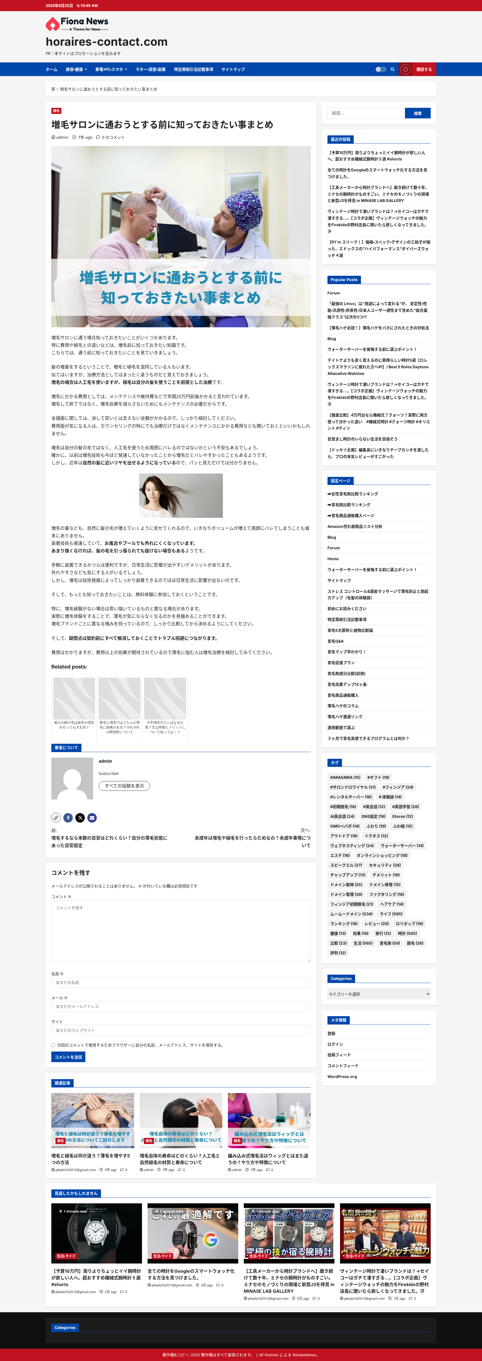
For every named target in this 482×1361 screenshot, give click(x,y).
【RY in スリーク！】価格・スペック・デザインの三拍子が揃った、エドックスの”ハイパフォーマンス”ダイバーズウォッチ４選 (378, 249)
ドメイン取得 (346, 884)
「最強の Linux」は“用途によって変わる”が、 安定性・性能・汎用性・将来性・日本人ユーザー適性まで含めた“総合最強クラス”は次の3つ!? (377, 310)
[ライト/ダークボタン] (381, 69)
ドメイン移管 (385, 884)
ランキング (344, 923)
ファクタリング (386, 894)
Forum (333, 293)
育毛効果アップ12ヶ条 (347, 684)
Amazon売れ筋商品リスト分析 (354, 526)
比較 (338, 943)
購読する (424, 69)
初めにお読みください (347, 608)
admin (62, 137)
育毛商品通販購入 (343, 695)
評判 (338, 952)
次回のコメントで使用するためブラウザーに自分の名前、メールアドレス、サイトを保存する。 (141, 1045)
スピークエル (346, 865)
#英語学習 (405, 806)
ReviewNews (304, 1354)
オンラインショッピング (382, 855)
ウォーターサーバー (402, 845)
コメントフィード (343, 1065)
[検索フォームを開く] (392, 69)
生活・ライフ (66, 1256)
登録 (331, 1033)
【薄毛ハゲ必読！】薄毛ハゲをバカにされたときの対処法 (378, 327)
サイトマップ (233, 69)
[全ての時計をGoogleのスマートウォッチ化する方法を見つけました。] (193, 1233)
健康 (338, 933)
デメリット (386, 874)
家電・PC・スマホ (109, 69)
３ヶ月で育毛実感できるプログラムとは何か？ (368, 738)
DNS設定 (373, 816)
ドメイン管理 (346, 894)
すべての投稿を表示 (124, 786)
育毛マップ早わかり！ (347, 651)
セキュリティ (385, 865)
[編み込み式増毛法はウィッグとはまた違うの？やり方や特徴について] (269, 1120)
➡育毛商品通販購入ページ (350, 515)
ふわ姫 (403, 826)
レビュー (377, 923)
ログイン (335, 1044)
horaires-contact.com (107, 41)
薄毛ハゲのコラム (343, 705)
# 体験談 (390, 796)
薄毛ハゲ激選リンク (345, 716)
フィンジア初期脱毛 (351, 904)
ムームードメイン (351, 913)
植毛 (56, 110)
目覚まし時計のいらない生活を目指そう (362, 438)
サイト (57, 1021)
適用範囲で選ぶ (341, 727)
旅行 (383, 933)
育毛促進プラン (341, 662)
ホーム (51, 69)
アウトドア (344, 835)
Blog (331, 338)
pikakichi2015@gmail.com (76, 1169)
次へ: (253, 838)
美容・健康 (74, 69)
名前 (57, 973)
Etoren (402, 816)
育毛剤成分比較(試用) (346, 673)
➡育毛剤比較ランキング (348, 504)
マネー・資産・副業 (151, 69)
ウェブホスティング (352, 845)
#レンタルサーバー (351, 796)
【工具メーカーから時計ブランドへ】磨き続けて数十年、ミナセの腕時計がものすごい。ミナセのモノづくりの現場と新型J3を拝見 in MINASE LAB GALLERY (378, 194)
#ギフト (378, 777)
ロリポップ (409, 923)
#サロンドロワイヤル (353, 787)
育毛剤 (390, 943)
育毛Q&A (335, 641)
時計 (407, 933)
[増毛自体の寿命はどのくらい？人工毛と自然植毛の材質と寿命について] (181, 1120)
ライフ (391, 913)
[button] (56, 817)
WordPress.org (342, 1076)
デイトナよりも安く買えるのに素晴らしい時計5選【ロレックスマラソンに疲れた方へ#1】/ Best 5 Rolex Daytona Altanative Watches (377, 367)
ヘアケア (392, 904)
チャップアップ (347, 874)
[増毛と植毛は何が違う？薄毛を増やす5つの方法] (92, 1120)
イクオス (376, 835)
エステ (340, 855)
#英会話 (374, 806)
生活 (363, 943)
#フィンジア (398, 787)
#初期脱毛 (343, 806)
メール (59, 997)
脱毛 (415, 943)
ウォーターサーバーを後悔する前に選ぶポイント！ (372, 349)
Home (333, 558)
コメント (61, 896)
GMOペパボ (345, 826)
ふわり (376, 826)
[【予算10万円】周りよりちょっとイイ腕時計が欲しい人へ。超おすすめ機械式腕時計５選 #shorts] (96, 1233)
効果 (360, 933)
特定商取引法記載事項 (193, 69)
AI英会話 (342, 816)
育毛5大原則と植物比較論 (350, 630)
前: (109, 838)
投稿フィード (339, 1054)
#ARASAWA (345, 777)
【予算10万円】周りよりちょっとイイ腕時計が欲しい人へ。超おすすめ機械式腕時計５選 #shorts (96, 1277)
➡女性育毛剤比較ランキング (352, 493)
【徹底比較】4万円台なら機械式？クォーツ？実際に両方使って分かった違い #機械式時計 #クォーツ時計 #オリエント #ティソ (378, 422)
